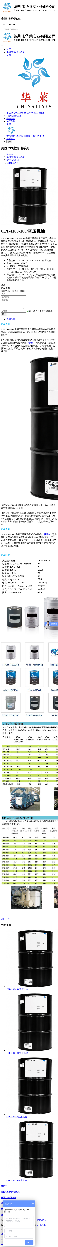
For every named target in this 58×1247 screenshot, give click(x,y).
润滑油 (30, 343)
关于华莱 (10, 121)
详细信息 (10, 319)
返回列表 (5, 919)
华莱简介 (10, 136)
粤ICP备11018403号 (37, 1220)
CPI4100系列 (12, 163)
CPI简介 (19, 136)
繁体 (9, 142)
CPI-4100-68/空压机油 (16, 1117)
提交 (4, 314)
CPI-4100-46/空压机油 (16, 1180)
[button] (39, 311)
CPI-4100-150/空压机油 (17, 989)
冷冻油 (9, 113)
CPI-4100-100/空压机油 (17, 1053)
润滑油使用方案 (14, 116)
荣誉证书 (28, 136)
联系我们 (10, 138)
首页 (8, 49)
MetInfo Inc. (42, 1225)
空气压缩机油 (19, 113)
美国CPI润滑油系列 (15, 52)
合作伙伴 (10, 118)
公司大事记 (38, 136)
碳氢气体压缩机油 (35, 113)
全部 (8, 55)
